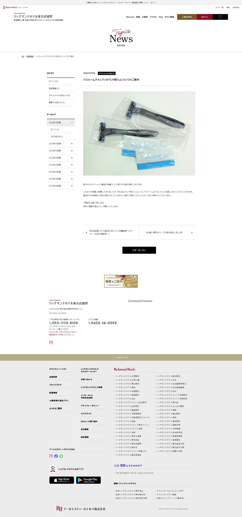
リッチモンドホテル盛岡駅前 (127, 395)
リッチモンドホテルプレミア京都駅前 (172, 395)
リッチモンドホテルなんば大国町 (170, 406)
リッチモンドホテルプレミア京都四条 (172, 398)
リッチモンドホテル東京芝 (127, 447)
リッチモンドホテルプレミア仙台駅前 (131, 402)
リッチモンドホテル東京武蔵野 (128, 443)
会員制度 (235, 7)
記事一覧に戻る (139, 250)
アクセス (153, 16)
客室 (138, 16)
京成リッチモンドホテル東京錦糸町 (130, 494)
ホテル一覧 (220, 7)
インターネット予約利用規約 (87, 396)
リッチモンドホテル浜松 (167, 391)
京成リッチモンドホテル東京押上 (129, 491)
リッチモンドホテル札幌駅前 (127, 376)
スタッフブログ (55, 384)
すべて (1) (55, 129)
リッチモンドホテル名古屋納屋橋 (170, 387)
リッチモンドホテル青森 (126, 387)
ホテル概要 (169, 16)
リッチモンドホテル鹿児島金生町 (170, 443)
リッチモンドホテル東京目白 (127, 440)
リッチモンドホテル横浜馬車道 (128, 455)
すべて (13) (53, 81)
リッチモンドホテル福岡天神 (169, 425)
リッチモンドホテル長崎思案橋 (169, 436)
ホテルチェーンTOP (57, 369)
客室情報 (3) (54, 88)
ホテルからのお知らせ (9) (59, 95)
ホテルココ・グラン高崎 (166, 494)
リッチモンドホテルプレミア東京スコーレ (133, 425)
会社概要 (85, 429)
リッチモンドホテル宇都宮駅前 (128, 413)
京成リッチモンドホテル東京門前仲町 (131, 498)
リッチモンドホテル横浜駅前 (169, 376)
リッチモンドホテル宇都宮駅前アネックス (133, 417)
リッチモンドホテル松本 (167, 380)
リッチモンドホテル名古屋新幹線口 (171, 383)
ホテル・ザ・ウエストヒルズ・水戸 (170, 491)
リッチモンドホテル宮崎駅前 (169, 440)
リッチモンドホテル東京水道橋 (128, 436)
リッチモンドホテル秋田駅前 (127, 391)
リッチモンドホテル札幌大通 (127, 380)
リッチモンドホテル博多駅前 (169, 421)
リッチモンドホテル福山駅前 (169, 413)
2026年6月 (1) (57, 136)
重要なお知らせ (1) (57, 102)
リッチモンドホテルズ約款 (92, 387)
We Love (130, 16)
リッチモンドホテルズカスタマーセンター (89, 370)
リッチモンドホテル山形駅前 (127, 406)
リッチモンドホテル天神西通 (169, 428)
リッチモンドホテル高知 (167, 417)
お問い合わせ (86, 379)
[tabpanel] (121, 281)
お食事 (145, 16)
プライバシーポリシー (90, 405)
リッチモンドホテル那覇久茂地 (169, 451)
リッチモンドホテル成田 (126, 421)
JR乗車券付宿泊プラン (59, 400)
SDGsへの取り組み (89, 421)
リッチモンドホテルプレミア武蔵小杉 (131, 451)
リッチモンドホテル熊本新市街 (169, 432)
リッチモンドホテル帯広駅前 (127, 383)
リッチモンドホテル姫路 (167, 410)
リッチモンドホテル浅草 (126, 432)
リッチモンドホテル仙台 (126, 398)
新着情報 (53, 392)
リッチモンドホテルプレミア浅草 (129, 428)
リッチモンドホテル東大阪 (168, 402)
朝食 (228, 7)
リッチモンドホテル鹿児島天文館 (170, 447)
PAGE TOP (123, 357)
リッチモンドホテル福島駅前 (127, 410)
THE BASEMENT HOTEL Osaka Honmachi (134, 473)
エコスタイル (86, 413)
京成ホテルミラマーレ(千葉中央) (170, 498)
